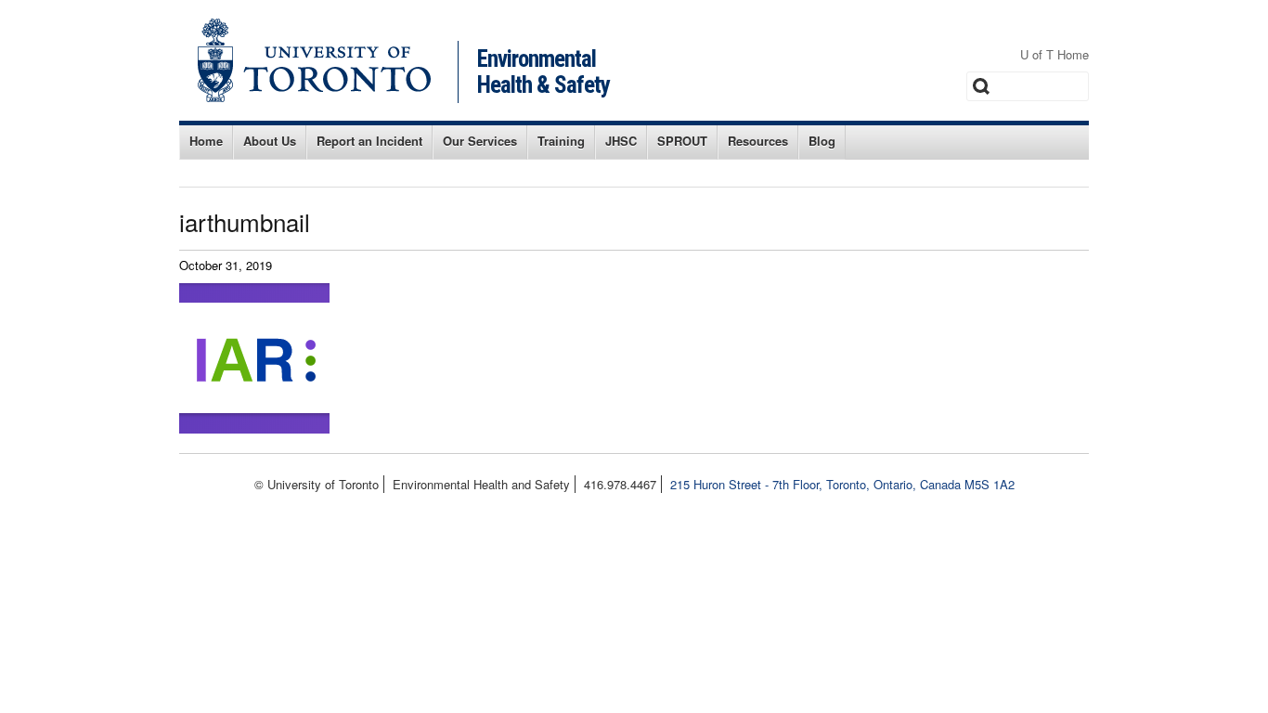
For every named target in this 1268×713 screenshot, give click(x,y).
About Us (269, 140)
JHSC (621, 140)
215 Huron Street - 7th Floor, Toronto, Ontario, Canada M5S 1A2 (842, 484)
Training (561, 140)
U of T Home (1054, 54)
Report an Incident (369, 140)
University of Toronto (314, 60)
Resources (758, 140)
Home (206, 140)
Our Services (480, 140)
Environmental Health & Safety (543, 71)
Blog (822, 140)
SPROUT (682, 140)
